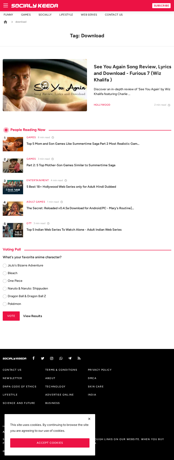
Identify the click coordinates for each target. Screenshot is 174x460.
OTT (29, 223)
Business (52, 403)
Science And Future (19, 403)
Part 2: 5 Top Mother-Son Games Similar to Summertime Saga (71, 165)
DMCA (92, 378)
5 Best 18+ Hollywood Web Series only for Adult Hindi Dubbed (71, 187)
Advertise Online (59, 394)
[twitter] (42, 358)
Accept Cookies (50, 442)
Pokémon (14, 304)
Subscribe (161, 5)
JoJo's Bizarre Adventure (25, 265)
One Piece (15, 281)
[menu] (5, 5)
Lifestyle (66, 14)
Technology (55, 386)
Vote (11, 316)
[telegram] (70, 358)
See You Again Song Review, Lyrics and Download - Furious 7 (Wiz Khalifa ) (132, 73)
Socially (45, 14)
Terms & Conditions (61, 369)
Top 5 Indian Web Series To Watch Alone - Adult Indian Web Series (74, 230)
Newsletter (12, 378)
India (92, 394)
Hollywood (102, 104)
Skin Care (96, 386)
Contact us (114, 14)
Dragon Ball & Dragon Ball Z (27, 296)
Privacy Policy (100, 369)
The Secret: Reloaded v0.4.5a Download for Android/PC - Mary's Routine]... (80, 208)
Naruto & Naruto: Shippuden (28, 288)
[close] (89, 418)
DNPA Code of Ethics (19, 386)
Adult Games (36, 201)
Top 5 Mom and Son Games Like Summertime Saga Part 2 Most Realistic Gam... (83, 144)
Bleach (12, 273)
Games (26, 14)
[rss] (79, 358)
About (50, 378)
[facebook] (33, 358)
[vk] (61, 358)
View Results (32, 316)
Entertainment (38, 180)
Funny (8, 14)
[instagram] (51, 358)
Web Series (89, 14)
